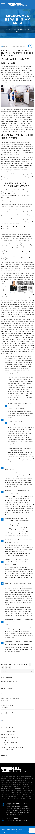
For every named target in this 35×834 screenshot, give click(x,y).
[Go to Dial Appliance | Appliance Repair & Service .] (7, 28)
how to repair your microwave (10, 698)
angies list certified (7, 705)
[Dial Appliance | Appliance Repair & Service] (17, 4)
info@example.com (9, 734)
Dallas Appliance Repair (19, 46)
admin (5, 46)
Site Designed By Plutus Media (22, 832)
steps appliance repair (8, 712)
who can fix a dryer (7, 692)
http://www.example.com (11, 737)
